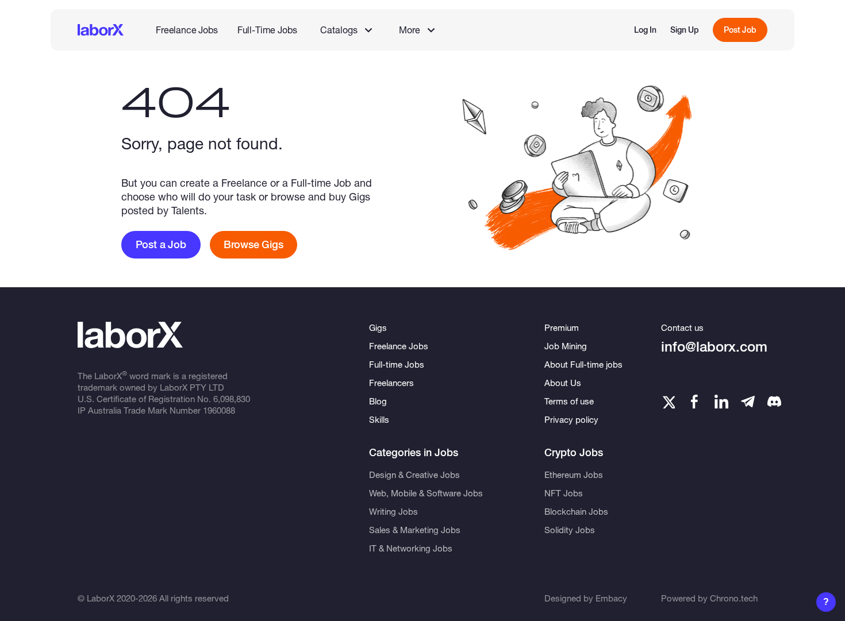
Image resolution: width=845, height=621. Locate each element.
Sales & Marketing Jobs (414, 529)
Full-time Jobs (396, 364)
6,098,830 (231, 399)
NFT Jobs (563, 493)
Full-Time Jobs (267, 29)
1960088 (219, 410)
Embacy (611, 598)
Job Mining (565, 346)
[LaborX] (101, 30)
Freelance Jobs (187, 29)
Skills (379, 419)
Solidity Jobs (569, 529)
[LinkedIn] (721, 401)
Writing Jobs (393, 511)
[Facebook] (694, 401)
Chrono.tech (734, 598)
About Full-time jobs (583, 364)
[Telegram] (748, 401)
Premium (561, 327)
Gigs (378, 327)
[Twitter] (668, 401)
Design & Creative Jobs (414, 474)
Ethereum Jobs (573, 474)
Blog (378, 401)
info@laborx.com (714, 347)
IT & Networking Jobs (410, 548)
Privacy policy (571, 419)
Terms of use (569, 401)
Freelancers (391, 382)
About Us (562, 382)
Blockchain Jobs (576, 511)
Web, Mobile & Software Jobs (426, 493)
